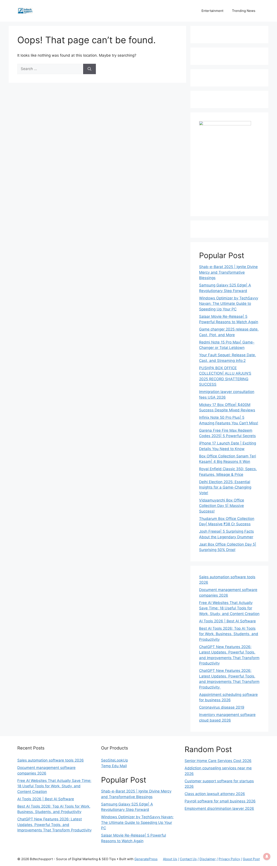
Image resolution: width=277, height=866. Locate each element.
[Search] (89, 69)
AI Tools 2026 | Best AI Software (227, 621)
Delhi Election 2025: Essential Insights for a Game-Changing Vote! (225, 487)
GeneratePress (146, 859)
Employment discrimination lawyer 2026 (219, 808)
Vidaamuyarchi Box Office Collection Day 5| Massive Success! (221, 505)
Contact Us (188, 859)
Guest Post (251, 859)
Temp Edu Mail (114, 766)
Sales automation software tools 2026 (50, 760)
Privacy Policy (229, 859)
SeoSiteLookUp (114, 760)
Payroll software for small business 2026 (220, 801)
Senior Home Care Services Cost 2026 (218, 761)
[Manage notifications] (266, 856)
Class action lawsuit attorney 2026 (215, 794)
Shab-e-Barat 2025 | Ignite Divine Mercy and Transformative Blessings (228, 272)
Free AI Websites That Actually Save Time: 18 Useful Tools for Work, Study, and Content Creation (229, 608)
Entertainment (212, 11)
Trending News (243, 11)
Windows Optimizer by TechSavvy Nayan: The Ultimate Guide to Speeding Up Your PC (228, 303)
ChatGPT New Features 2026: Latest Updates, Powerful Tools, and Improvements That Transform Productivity (54, 824)
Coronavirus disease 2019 (221, 707)
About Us (170, 859)
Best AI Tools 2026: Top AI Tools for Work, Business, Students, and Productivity (228, 634)
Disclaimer (208, 859)
